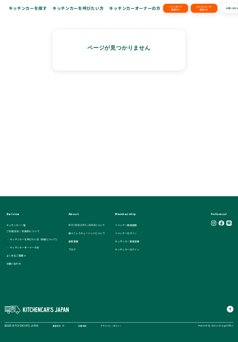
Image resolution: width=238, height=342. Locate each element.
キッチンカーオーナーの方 (134, 8)
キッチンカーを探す (28, 8)
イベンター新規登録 (126, 225)
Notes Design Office (222, 325)
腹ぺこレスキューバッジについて (86, 233)
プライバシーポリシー (111, 325)
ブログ (72, 249)
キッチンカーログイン (127, 249)
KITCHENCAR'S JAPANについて (86, 225)
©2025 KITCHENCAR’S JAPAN (22, 325)
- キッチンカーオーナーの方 (22, 247)
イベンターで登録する (175, 8)
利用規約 (82, 325)
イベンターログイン (126, 233)
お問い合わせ (13, 263)
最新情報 (73, 241)
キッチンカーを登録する (203, 8)
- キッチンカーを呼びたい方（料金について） (32, 239)
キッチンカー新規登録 (127, 241)
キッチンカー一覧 (16, 225)
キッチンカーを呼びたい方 (78, 8)
